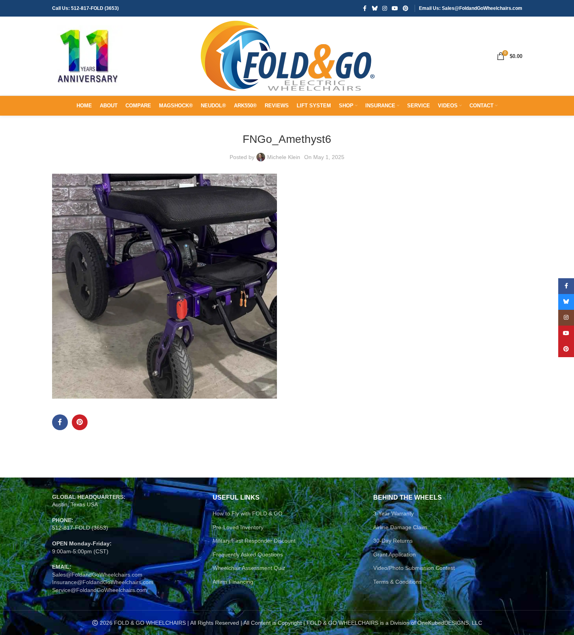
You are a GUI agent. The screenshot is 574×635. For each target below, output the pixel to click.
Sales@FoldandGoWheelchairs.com (97, 574)
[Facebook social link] (365, 8)
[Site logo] (87, 55)
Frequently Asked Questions (248, 554)
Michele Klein (283, 157)
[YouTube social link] (394, 8)
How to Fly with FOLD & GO (247, 513)
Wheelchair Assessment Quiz (249, 568)
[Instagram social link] (384, 8)
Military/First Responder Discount (254, 541)
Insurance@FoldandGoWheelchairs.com (102, 582)
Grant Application (394, 554)
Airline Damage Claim (400, 527)
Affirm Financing (233, 582)
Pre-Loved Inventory (238, 527)
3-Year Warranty (393, 513)
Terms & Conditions (397, 582)
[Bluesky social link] (375, 8)
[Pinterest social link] (405, 8)
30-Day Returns (393, 541)
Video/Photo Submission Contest (414, 568)
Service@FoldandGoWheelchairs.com (99, 590)
